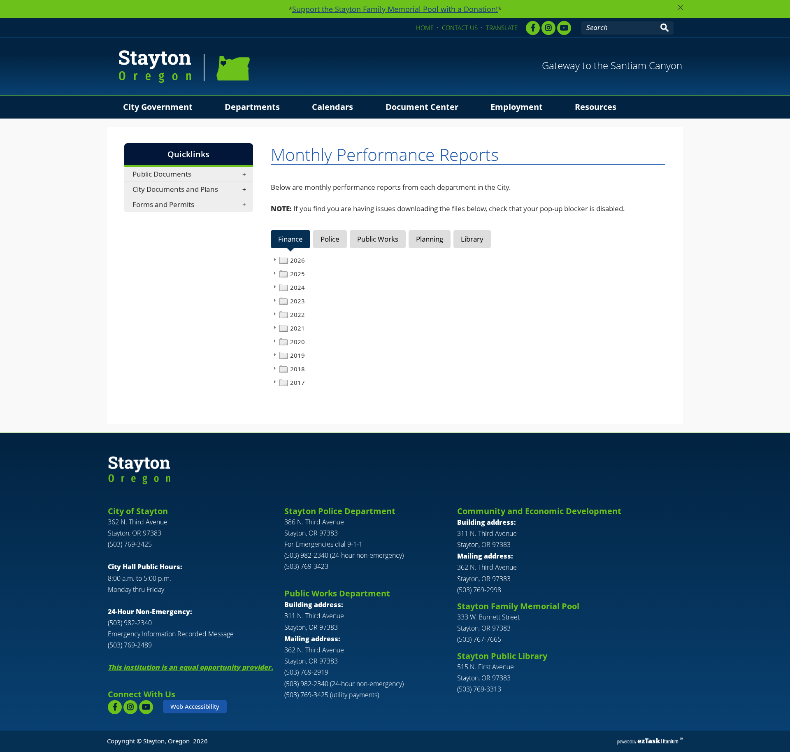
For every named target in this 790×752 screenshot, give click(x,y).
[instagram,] (548, 28)
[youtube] (564, 28)
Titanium (658, 741)
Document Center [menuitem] (422, 106)
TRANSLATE (502, 27)
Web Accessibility (194, 706)
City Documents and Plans (175, 189)
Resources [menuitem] (595, 106)
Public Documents (161, 174)
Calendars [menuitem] (332, 106)
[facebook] (533, 28)
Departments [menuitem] (252, 106)
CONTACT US (460, 27)
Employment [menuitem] (516, 106)
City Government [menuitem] (158, 106)
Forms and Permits (163, 204)
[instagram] (130, 707)
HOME (425, 27)
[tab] (290, 239)
